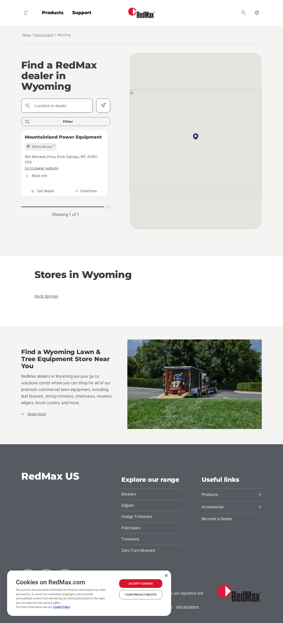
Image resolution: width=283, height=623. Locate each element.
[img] (41, 147)
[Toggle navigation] (26, 12)
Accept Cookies (141, 583)
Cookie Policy (61, 607)
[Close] (166, 575)
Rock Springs (46, 296)
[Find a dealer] (257, 13)
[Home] (141, 13)
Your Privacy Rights (140, 594)
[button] (196, 137)
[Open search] (243, 13)
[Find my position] (103, 106)
